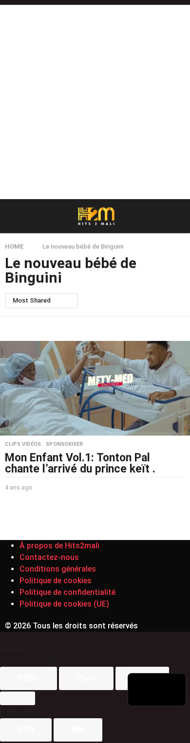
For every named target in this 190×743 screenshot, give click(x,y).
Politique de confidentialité (67, 592)
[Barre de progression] (17, 698)
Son (26, 729)
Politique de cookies (55, 580)
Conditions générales (57, 569)
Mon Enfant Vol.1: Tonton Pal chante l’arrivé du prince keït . (80, 463)
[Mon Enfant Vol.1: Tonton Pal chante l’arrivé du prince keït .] (95, 388)
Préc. (28, 678)
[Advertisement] (95, 99)
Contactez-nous (49, 557)
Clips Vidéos (23, 444)
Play (86, 678)
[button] (11, 216)
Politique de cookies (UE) (64, 603)
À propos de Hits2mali (59, 545)
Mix (78, 729)
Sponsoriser (64, 444)
